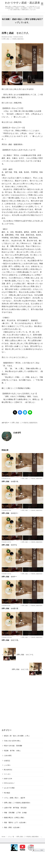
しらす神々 (7, 765)
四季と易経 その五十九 (10, 481)
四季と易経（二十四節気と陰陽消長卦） (14, 39)
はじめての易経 (9, 788)
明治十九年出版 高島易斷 (13, 745)
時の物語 (7, 793)
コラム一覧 (11, 836)
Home (4, 836)
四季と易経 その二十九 (10, 640)
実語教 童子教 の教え (12, 750)
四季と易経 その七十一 (10, 513)
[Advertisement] (22, 703)
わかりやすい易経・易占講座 (22, 2)
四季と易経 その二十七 (25, 654)
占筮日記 (7, 760)
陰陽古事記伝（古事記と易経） (14, 817)
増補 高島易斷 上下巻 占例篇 (15, 812)
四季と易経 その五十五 (10, 608)
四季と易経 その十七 (9, 545)
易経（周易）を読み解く (12, 827)
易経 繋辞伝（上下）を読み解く (15, 822)
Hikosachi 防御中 (39, 850)
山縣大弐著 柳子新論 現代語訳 (15, 807)
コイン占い (7, 774)
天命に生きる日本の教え (12, 740)
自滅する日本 (8, 778)
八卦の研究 (8, 755)
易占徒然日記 (8, 770)
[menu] (42, 3)
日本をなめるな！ (9, 783)
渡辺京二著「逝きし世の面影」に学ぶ (17, 735)
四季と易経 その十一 (9, 576)
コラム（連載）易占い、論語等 (14, 797)
